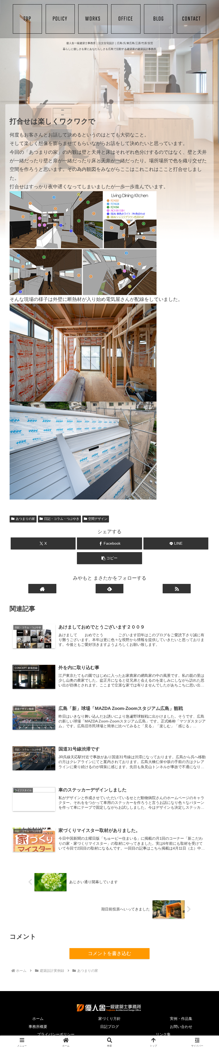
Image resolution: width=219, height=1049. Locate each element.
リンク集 (163, 1034)
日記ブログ (109, 1026)
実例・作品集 (181, 1018)
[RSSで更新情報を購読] (177, 588)
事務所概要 (38, 1026)
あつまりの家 (25, 519)
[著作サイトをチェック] (42, 588)
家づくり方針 (109, 1018)
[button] (109, 558)
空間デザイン (97, 519)
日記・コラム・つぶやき (61, 519)
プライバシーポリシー (56, 1034)
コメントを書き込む (109, 953)
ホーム (38, 1018)
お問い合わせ (181, 1026)
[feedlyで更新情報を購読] (110, 588)
